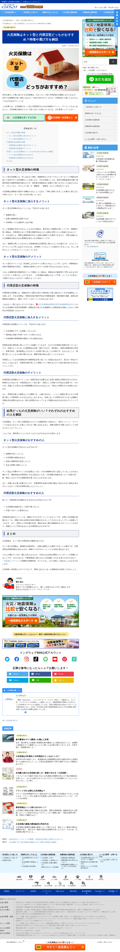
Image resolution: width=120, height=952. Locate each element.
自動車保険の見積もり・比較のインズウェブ (60, 923)
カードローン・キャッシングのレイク (60, 918)
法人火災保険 (48, 885)
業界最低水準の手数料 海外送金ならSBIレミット (39, 907)
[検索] (113, 61)
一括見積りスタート (100, 282)
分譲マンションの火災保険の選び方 (89, 867)
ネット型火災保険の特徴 (16, 132)
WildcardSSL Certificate (100, 260)
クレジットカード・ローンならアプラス (87, 923)
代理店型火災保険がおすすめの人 (21, 158)
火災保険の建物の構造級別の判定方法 (32, 824)
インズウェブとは (47, 892)
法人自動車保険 (36, 885)
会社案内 (33, 891)
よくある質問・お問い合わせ (95, 139)
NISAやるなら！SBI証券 (23, 902)
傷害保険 (65, 879)
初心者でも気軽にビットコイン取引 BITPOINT (51, 904)
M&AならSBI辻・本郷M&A (106, 935)
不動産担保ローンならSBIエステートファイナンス (31, 918)
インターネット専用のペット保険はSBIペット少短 (99, 912)
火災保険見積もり (10, 12)
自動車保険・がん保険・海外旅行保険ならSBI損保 (31, 910)
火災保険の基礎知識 (70, 12)
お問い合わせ (114, 7)
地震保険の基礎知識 (90, 12)
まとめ (9, 161)
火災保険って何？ (48, 858)
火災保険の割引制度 (29, 866)
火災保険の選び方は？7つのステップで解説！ (89, 858)
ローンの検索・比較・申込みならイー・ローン (30, 923)
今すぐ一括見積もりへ (61, 947)
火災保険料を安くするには (30, 858)
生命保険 (30, 879)
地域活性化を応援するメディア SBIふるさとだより (32, 925)
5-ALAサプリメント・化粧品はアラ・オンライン (56, 928)
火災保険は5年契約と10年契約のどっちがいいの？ (38, 756)
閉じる (33, 128)
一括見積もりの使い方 (30, 12)
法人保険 (83, 885)
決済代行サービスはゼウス (58, 935)
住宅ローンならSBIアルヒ (98, 916)
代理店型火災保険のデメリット (20, 148)
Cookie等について (100, 892)
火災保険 (42, 879)
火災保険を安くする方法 (24, 117)
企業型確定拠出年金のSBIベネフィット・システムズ (32, 935)
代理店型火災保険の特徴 (16, 142)
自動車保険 (19, 879)
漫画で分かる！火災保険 (50, 867)
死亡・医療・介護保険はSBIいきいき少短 (87, 910)
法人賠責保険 (72, 885)
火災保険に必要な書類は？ (49, 864)
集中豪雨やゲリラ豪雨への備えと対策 (32, 739)
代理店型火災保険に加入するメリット (23, 145)
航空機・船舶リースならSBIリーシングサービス (82, 935)
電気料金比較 (89, 879)
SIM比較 (101, 879)
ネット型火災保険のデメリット (20, 139)
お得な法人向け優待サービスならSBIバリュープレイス (33, 933)
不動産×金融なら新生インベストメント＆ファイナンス (90, 918)
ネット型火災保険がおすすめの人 (21, 155)
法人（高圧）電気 (60, 885)
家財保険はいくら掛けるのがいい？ (31, 807)
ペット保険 (77, 879)
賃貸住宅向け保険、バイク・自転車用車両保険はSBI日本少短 (35, 912)
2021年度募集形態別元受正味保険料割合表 (55, 304)
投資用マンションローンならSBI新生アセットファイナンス (34, 921)
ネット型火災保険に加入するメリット (23, 136)
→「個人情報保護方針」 (92, 246)
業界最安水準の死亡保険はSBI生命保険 (60, 910)
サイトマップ (20, 891)
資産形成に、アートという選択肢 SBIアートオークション (85, 904)
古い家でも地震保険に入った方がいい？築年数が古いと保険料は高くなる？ (106, 205)
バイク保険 (54, 879)
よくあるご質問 (102, 7)
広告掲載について (113, 892)
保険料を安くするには (50, 12)
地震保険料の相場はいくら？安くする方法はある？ (69, 866)
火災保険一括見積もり (62, 117)
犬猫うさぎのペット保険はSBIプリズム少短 (69, 912)
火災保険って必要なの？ (50, 860)
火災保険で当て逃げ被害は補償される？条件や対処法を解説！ (33, 842)
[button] (100, 256)
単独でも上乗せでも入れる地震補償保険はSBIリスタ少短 (34, 914)
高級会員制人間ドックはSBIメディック (28, 928)
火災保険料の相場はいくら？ (30, 863)
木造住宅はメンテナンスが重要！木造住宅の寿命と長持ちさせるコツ (36, 839)
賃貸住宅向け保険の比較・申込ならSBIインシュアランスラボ (68, 925)
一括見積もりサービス (11, 561)
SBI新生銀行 (20, 907)
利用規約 (6, 891)
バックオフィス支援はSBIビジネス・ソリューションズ (68, 933)
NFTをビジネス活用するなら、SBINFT (28, 930)
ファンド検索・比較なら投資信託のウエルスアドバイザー (34, 916)
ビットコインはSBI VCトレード (26, 904)
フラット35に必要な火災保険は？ (30, 790)
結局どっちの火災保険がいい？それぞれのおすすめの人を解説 (30, 151)
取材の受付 (73, 891)
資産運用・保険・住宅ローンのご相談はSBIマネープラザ (71, 916)
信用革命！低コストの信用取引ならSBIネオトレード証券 (67, 902)
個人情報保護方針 (87, 892)
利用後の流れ (6, 860)
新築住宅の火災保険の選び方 (89, 863)
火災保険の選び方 (110, 12)
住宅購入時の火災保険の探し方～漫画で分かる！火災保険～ (42, 773)
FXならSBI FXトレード (93, 902)
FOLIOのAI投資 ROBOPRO (40, 902)
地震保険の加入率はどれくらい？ (69, 861)
